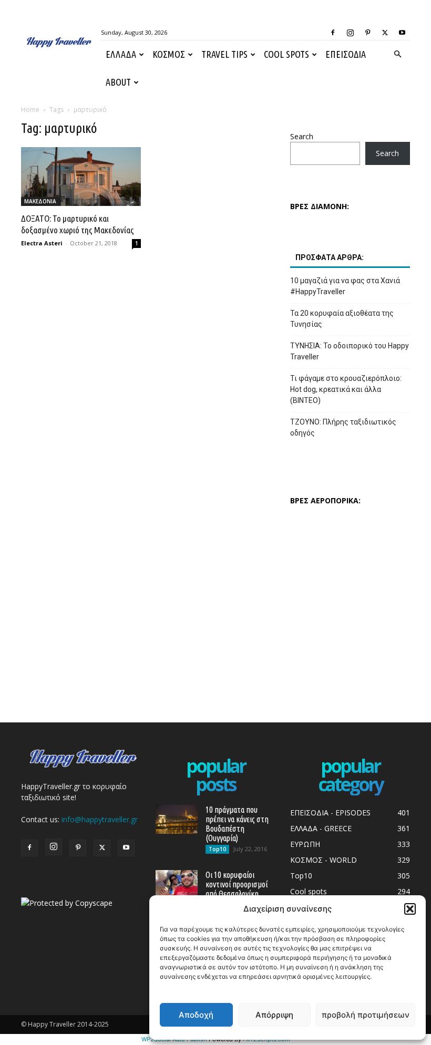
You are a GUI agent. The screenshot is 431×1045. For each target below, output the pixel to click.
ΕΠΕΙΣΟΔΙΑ (345, 54)
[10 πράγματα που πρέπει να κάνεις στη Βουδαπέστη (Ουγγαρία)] (177, 819)
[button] (410, 909)
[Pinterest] (367, 32)
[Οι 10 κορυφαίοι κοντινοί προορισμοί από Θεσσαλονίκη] (177, 884)
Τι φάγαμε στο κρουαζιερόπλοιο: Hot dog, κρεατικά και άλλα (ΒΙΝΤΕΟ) (346, 389)
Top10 (217, 849)
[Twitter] (385, 32)
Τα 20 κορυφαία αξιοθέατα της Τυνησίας (342, 318)
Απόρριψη (274, 1015)
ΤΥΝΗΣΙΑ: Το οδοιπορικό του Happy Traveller (349, 351)
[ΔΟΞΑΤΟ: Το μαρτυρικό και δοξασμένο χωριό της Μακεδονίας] (81, 176)
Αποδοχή (196, 1015)
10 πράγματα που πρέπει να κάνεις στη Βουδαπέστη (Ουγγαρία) (237, 824)
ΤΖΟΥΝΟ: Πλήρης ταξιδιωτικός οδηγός (343, 427)
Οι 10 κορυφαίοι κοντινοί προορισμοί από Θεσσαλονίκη (237, 884)
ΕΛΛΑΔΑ (121, 54)
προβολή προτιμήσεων (365, 1015)
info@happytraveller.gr (99, 819)
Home (30, 109)
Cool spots (286, 54)
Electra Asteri (42, 243)
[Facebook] (333, 32)
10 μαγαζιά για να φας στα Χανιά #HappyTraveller (345, 286)
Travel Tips (224, 54)
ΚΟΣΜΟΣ (168, 54)
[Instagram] (350, 32)
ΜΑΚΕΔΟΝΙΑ (40, 201)
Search (301, 136)
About (118, 82)
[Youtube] (402, 32)
